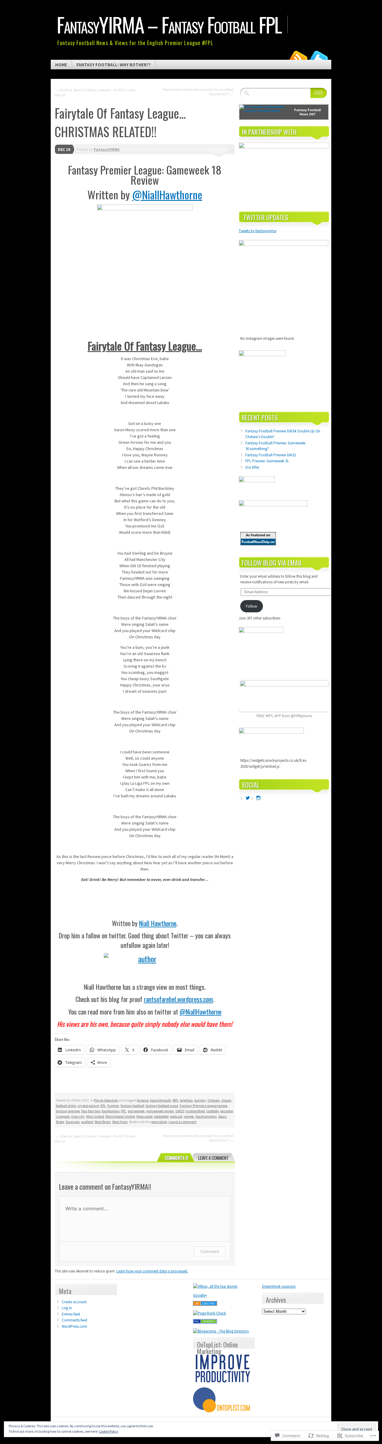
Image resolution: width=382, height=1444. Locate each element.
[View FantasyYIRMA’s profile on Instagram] (258, 798)
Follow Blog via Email (272, 562)
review (189, 1116)
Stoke (60, 1121)
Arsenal (143, 1100)
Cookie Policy (108, 1431)
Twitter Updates (265, 217)
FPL (123, 1111)
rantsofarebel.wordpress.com (178, 999)
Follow (251, 606)
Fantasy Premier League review (203, 1105)
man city (78, 1116)
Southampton (206, 1116)
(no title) (252, 467)
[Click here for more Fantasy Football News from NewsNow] (263, 112)
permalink (159, 1121)
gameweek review (160, 1111)
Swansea (73, 1121)
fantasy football (132, 1105)
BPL (175, 1100)
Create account (74, 1301)
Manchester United (120, 1116)
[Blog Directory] (205, 1304)
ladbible (213, 1111)
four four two (90, 1111)
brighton (186, 1100)
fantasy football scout (162, 1105)
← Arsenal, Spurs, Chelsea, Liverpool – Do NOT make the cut (95, 92)
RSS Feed (297, 57)
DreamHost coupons (278, 1286)
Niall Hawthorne (157, 923)
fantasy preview (68, 1111)
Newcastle (144, 1116)
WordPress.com (74, 1326)
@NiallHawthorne (167, 194)
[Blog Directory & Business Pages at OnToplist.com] (223, 1411)
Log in (67, 1307)
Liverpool (63, 1116)
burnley (200, 1100)
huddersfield (195, 1111)
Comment (209, 1251)
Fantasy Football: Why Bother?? (113, 65)
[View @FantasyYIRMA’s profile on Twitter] (247, 798)
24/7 (311, 114)
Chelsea (213, 1100)
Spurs (222, 1116)
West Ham (120, 1121)
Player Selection (106, 1100)
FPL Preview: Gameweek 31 (267, 461)
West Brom (103, 1121)
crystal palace (88, 1105)
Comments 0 (176, 1157)
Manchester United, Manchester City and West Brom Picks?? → (198, 91)
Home (61, 65)
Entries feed (71, 1314)
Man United (95, 1116)
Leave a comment (182, 1121)
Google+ (200, 1295)
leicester (226, 1111)
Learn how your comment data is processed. (152, 1271)
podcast (176, 1116)
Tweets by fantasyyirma (257, 230)
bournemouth (160, 1100)
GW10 (179, 1111)
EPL (103, 1105)
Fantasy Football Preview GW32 (270, 455)
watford (87, 1121)
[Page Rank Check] (209, 1313)
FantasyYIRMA (106, 149)
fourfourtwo (110, 1111)
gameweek (136, 1111)
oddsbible (161, 1116)
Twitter (318, 57)
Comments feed (74, 1320)
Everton (113, 1105)
